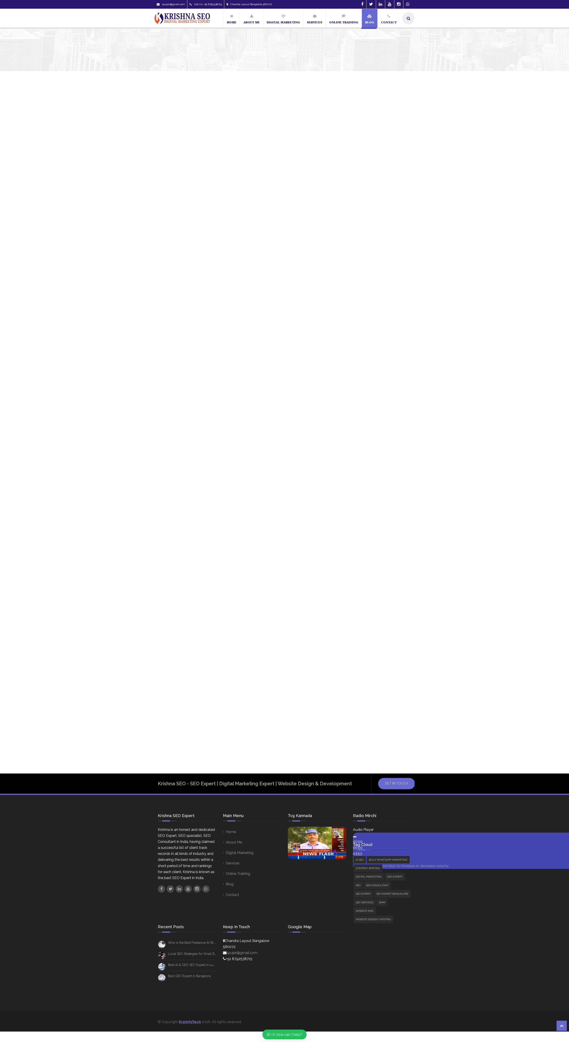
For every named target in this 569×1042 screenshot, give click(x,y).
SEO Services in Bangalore (364, 428)
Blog (230, 884)
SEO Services (362, 248)
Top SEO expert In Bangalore (365, 437)
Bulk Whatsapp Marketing (372, 206)
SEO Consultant (369, 256)
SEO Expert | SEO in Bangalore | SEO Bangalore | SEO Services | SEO (232, 244)
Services (233, 863)
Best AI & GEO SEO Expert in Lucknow (195, 965)
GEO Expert (360, 224)
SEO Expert (360, 236)
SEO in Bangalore (391, 420)
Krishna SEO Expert (170, 254)
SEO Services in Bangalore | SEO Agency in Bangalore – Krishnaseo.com (237, 384)
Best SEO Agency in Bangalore (367, 317)
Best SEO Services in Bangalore (367, 360)
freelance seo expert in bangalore (371, 377)
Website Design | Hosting (371, 275)
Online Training (238, 874)
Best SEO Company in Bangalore (368, 326)
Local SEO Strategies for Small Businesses (198, 954)
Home (231, 832)
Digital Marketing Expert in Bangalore (373, 369)
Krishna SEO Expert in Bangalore (369, 394)
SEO (354, 230)
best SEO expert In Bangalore (366, 343)
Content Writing (363, 212)
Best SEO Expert (356, 335)
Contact (232, 895)
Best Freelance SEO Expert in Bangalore (374, 309)
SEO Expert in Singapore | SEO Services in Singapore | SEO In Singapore (236, 586)
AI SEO (356, 200)
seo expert (353, 403)
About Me (234, 842)
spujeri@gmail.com (173, 4)
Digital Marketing (364, 218)
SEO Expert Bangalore (369, 242)
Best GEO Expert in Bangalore (189, 976)
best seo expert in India (362, 352)
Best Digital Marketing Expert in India (372, 300)
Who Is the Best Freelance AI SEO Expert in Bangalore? (407, 149)
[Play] (355, 837)
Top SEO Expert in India (361, 445)
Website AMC (362, 269)
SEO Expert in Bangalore (363, 411)
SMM (355, 262)
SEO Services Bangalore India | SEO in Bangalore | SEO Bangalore (230, 702)
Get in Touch (396, 784)
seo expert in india (358, 420)
